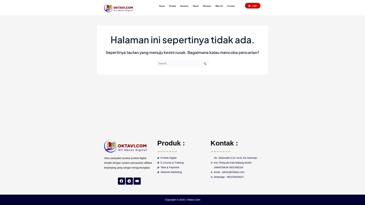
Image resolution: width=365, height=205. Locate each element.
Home (162, 6)
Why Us (219, 6)
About (196, 6)
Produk (172, 6)
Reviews (207, 6)
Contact (231, 6)
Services (184, 6)
